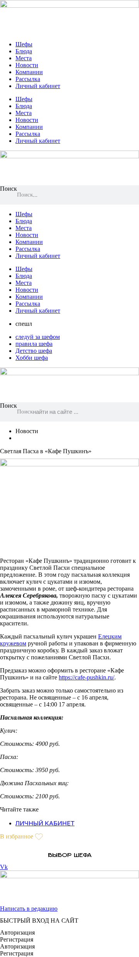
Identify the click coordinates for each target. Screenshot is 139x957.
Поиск (8, 188)
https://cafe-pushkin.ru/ (86, 677)
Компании (29, 72)
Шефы (23, 44)
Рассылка (27, 79)
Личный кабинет (37, 86)
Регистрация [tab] (16, 939)
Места (23, 58)
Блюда (23, 51)
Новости (26, 65)
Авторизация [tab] (17, 932)
